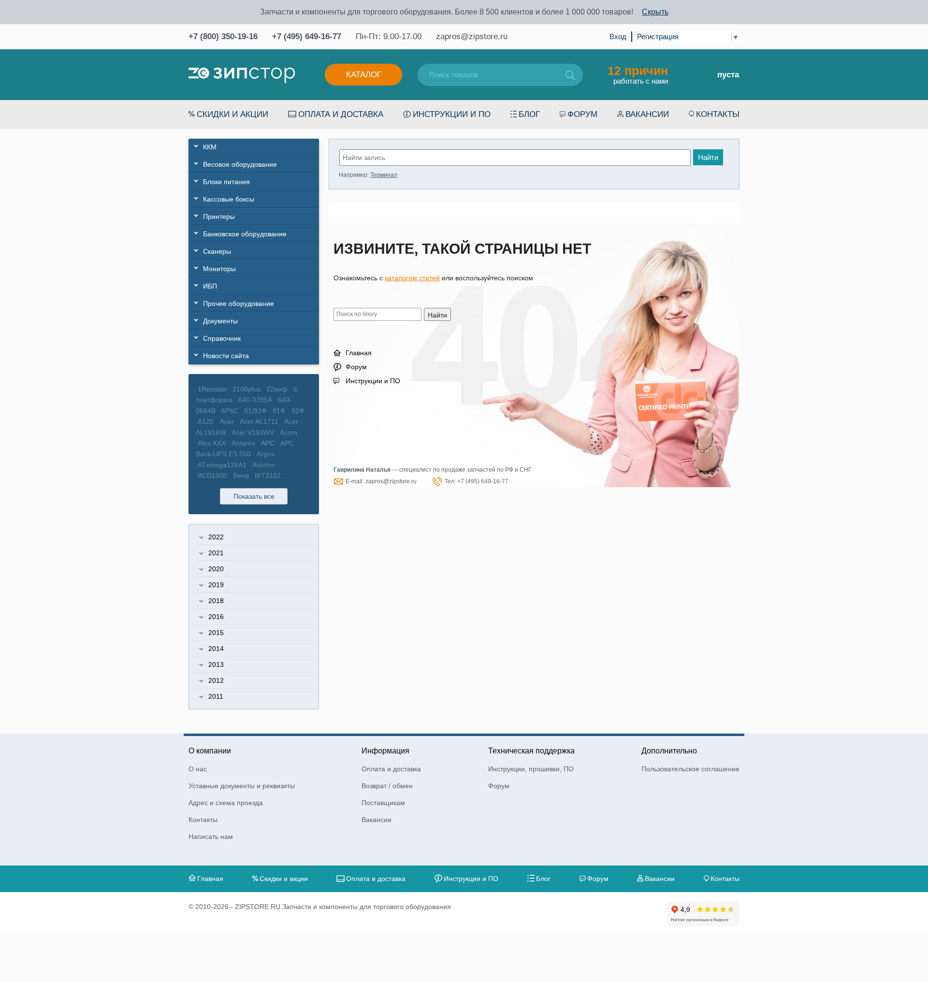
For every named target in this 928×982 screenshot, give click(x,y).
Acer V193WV (253, 432)
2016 (216, 617)
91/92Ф (255, 411)
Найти (708, 157)
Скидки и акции (232, 114)
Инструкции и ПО (452, 114)
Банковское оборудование (245, 234)
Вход (617, 36)
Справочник (222, 338)
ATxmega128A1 (222, 465)
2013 (216, 664)
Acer (227, 421)
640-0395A (255, 400)
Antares (243, 443)
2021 (216, 553)
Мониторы (219, 269)
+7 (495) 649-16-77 (306, 36)
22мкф (277, 389)
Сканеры (217, 251)
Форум (582, 114)
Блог (529, 114)
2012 (216, 680)
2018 (216, 601)
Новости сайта (226, 356)
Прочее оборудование (238, 303)
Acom (288, 432)
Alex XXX (212, 443)
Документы (220, 321)
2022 (216, 537)
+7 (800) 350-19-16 (223, 36)
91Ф (279, 411)
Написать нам (210, 836)
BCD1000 (212, 475)
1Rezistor (212, 389)
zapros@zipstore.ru (472, 36)
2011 (215, 696)
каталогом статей (412, 278)
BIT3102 (268, 475)
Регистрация (658, 36)
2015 (216, 632)
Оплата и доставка (340, 114)
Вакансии (647, 114)
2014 (216, 648)
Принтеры (219, 216)
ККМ (210, 147)
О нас (197, 769)
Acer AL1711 (259, 421)
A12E (206, 421)
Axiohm (263, 465)
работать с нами (638, 74)
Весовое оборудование (240, 164)
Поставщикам (383, 803)
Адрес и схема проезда (225, 803)
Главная (359, 353)
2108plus (246, 389)
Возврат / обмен (387, 786)
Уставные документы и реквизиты (241, 786)
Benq (241, 475)
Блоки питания (226, 182)
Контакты (718, 114)
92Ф (297, 411)
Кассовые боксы (228, 199)
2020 (216, 569)
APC (268, 443)
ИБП (210, 286)
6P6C (229, 411)
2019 (216, 585)
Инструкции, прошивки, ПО (531, 769)
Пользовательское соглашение (690, 769)
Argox (266, 454)
